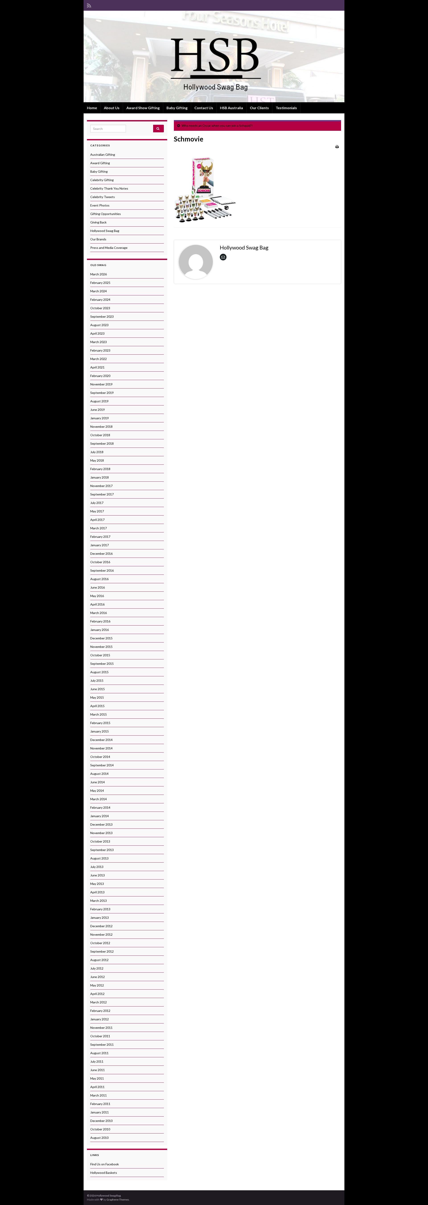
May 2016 (97, 596)
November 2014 (101, 748)
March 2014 (98, 799)
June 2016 (97, 587)
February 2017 (100, 536)
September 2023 (102, 316)
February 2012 (100, 1011)
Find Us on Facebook (104, 1164)
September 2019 (102, 393)
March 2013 (98, 900)
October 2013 (100, 841)
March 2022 (98, 359)
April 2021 (97, 367)
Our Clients (259, 108)
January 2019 (99, 418)
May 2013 (97, 884)
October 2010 (100, 1129)
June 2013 (97, 875)
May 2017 (97, 511)
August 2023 (99, 325)
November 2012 (101, 934)
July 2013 (96, 867)
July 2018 (96, 452)
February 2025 (100, 282)
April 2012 (97, 994)
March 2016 (98, 613)
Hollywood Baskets (103, 1172)
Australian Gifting (102, 154)
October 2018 (100, 435)
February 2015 (100, 723)
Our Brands (98, 239)
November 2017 (101, 486)
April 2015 (97, 706)
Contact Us (203, 108)
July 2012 (96, 968)
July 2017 (96, 503)
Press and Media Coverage (109, 248)
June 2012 (97, 977)
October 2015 (100, 655)
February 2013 (100, 909)
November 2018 (101, 426)
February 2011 (100, 1104)
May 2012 (97, 985)
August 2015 (99, 672)
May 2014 (97, 790)
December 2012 (101, 926)
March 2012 (98, 1002)
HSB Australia (231, 108)
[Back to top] (418, 1195)
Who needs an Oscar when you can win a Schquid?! (217, 125)
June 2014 (97, 782)
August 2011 (99, 1053)
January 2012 (99, 1019)
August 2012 (99, 960)
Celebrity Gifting (102, 180)
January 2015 (99, 731)
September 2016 (102, 570)
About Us (111, 108)
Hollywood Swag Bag (104, 231)
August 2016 (99, 579)
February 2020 (100, 376)
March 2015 (98, 714)
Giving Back (98, 222)
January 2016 (99, 630)
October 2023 (100, 308)
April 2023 (97, 333)
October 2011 (100, 1036)
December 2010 (101, 1121)
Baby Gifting (177, 108)
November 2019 (101, 384)
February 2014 (100, 807)
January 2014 (99, 816)
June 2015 (97, 689)
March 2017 (98, 528)
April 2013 (97, 892)
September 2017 (102, 494)
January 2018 (99, 477)
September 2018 (102, 443)
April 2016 (97, 604)
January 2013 (99, 917)
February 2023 (100, 350)
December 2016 (101, 553)
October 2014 (100, 757)
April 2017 (97, 520)
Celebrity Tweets (102, 197)
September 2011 (102, 1044)
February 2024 (100, 299)
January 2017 (99, 545)
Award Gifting (100, 163)
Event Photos (99, 205)
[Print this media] (337, 146)
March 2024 (98, 291)
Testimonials (286, 108)
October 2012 (100, 943)
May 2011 (97, 1078)
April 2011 (97, 1087)
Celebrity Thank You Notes (109, 188)
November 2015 (101, 647)
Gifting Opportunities (105, 214)
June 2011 (97, 1070)
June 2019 (97, 409)
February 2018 (100, 469)
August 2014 (99, 773)
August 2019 (99, 401)
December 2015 (101, 638)
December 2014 (101, 740)
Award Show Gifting (143, 108)
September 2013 (102, 850)
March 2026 (98, 274)
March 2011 (98, 1095)
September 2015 (102, 663)
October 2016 (100, 562)
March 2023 (98, 342)
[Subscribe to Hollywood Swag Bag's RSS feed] (89, 5)
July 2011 (96, 1061)
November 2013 (101, 833)
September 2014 (102, 765)
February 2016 (100, 621)
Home (92, 108)
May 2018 (97, 460)
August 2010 (99, 1138)
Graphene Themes (118, 1199)
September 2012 (102, 951)
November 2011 (101, 1027)
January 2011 (99, 1112)
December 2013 (101, 824)
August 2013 (99, 858)
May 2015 (97, 697)
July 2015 (96, 680)
